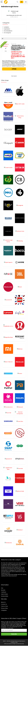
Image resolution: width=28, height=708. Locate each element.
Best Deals (22, 641)
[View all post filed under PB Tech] (19, 385)
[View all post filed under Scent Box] (19, 421)
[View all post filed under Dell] (8, 192)
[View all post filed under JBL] (19, 274)
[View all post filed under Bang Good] (8, 103)
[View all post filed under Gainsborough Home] (8, 240)
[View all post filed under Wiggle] (8, 529)
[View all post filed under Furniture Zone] (19, 231)
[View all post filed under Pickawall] (19, 407)
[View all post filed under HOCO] (19, 250)
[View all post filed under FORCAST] (8, 231)
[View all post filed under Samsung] (8, 421)
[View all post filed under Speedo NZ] (8, 458)
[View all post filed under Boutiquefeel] (8, 142)
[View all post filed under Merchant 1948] (19, 337)
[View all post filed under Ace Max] (8, 91)
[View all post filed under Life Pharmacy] (19, 312)
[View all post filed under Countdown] (8, 179)
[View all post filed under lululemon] (19, 325)
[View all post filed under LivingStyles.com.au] (8, 325)
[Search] (17, 2)
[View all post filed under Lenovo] (8, 312)
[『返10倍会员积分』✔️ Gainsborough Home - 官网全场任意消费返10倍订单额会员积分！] (5, 46)
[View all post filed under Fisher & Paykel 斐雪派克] (19, 218)
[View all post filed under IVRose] (8, 274)
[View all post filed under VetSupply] (8, 516)
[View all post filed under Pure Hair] (8, 412)
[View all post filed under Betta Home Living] (19, 116)
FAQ (2, 588)
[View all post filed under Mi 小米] (8, 349)
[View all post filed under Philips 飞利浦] (19, 398)
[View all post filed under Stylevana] (19, 458)
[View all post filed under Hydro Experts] (8, 262)
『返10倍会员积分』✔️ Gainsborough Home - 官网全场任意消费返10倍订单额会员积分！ (18, 48)
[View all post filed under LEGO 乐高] (19, 299)
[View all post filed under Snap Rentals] (8, 445)
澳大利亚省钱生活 (8, 31)
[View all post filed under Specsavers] (19, 445)
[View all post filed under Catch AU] (8, 155)
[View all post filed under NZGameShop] (8, 373)
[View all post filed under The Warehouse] (19, 478)
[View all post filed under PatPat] (8, 385)
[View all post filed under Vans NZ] (19, 504)
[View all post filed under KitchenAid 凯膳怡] (8, 286)
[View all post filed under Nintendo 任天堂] (19, 361)
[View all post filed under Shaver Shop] (8, 433)
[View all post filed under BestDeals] (8, 116)
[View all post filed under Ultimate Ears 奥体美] (8, 491)
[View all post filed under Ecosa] (8, 218)
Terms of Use (4, 606)
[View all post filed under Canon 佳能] (19, 142)
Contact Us (4, 604)
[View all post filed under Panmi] (19, 373)
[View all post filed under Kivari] (19, 286)
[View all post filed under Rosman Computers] (19, 412)
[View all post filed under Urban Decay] (8, 504)
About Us (3, 602)
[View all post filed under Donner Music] (19, 192)
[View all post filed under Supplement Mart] (8, 468)
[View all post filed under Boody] (8, 129)
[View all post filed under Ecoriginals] (19, 205)
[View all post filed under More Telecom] (8, 361)
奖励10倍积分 (7, 29)
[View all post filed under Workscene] (8, 542)
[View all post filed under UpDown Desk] (19, 491)
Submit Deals (4, 594)
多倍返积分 (6, 27)
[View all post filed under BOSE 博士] (19, 129)
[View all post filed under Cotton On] (19, 167)
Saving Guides (4, 596)
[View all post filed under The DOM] (19, 468)
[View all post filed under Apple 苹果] (19, 91)
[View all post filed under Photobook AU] (8, 407)
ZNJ (10, 641)
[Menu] (1, 2)
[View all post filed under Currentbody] (19, 179)
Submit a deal (21, 2)
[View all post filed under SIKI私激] (19, 433)
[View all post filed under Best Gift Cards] (19, 103)
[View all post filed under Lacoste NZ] (8, 299)
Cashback (3, 592)
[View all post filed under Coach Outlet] (8, 167)
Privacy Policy (4, 608)
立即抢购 (14, 69)
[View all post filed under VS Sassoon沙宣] (19, 516)
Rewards (3, 590)
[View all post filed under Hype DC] (19, 262)
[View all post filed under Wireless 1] (19, 529)
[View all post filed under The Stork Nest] (8, 478)
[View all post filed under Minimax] (19, 349)
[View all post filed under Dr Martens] (8, 205)
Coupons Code (14, 642)
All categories (7, 32)
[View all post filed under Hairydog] (19, 240)
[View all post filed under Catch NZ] (19, 155)
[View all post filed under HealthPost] (8, 250)
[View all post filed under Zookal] (19, 542)
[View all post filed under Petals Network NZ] (8, 398)
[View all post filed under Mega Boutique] (8, 337)
